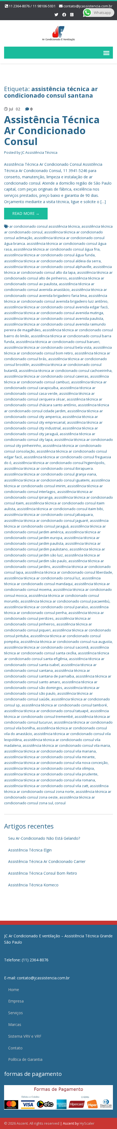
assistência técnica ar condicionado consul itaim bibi (60, 508)
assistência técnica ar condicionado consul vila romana (49, 780)
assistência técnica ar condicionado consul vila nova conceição (56, 762)
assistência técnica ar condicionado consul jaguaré (46, 520)
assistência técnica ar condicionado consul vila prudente (50, 774)
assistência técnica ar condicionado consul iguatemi (47, 480)
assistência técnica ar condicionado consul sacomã (46, 647)
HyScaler (87, 1123)
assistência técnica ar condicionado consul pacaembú (64, 601)
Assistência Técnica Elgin (30, 850)
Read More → (25, 213)
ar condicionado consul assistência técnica (44, 226)
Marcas (14, 1024)
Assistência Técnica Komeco (33, 884)
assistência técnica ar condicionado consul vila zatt (46, 785)
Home (13, 989)
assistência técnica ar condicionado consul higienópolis (58, 462)
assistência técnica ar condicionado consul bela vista (47, 347)
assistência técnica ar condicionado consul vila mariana (50, 751)
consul (60, 802)
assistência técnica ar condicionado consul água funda (49, 254)
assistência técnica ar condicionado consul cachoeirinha (65, 370)
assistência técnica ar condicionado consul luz (42, 578)
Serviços (15, 1012)
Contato (15, 1047)
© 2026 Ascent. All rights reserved (31, 1123)
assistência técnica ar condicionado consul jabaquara (48, 514)
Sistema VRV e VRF (24, 1036)
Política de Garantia (25, 1059)
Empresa (16, 1001)
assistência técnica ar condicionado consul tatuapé (46, 710)
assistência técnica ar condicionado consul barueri (57, 341)
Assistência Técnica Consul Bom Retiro (42, 873)
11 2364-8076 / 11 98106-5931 (32, 6)
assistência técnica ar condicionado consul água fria (56, 249)
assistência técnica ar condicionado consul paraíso (46, 606)
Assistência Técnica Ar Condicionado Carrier (46, 861)
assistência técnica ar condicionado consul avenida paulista (53, 318)
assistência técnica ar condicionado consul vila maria (66, 745)
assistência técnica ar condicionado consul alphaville (47, 266)
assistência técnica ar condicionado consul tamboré (64, 705)
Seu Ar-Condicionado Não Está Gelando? (44, 838)
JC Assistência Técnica (39, 152)
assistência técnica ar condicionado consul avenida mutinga (53, 312)
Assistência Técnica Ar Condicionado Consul (52, 130)
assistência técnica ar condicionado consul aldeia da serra (52, 260)
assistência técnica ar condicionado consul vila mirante (49, 756)
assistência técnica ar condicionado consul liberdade (68, 572)
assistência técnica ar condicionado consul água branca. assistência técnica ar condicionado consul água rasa (55, 243)
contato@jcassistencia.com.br (87, 6)
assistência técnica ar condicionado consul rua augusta (66, 641)
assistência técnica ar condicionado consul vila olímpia (49, 768)
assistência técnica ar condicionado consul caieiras (46, 376)
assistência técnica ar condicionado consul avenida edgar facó (56, 307)
